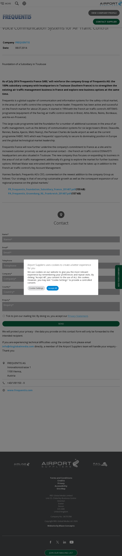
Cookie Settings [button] (36, 288)
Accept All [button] (52, 288)
